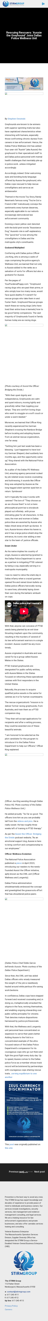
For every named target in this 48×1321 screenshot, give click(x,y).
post (11, 1144)
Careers (8, 1309)
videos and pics (25, 821)
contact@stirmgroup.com (18, 1292)
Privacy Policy (11, 1306)
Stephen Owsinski (16, 118)
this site (9, 1148)
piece (19, 863)
